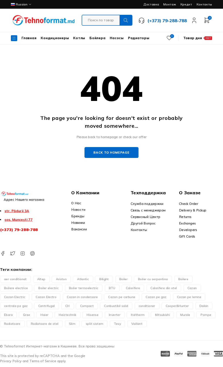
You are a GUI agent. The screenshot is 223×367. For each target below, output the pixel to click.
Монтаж (169, 4)
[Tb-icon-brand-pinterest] (32, 253)
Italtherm (138, 315)
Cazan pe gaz (156, 297)
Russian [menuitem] (21, 4)
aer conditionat (15, 279)
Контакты (204, 4)
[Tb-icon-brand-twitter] (12, 253)
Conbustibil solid (116, 306)
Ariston (61, 279)
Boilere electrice (16, 288)
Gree (26, 315)
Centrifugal (46, 306)
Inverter (114, 315)
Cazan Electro (46, 297)
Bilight (104, 279)
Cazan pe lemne (189, 297)
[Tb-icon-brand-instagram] (22, 253)
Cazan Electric (14, 297)
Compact (87, 306)
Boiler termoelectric (83, 288)
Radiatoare (12, 324)
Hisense (92, 315)
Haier (44, 315)
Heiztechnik (67, 315)
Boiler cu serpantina (153, 279)
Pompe (206, 315)
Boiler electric (48, 288)
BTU (112, 288)
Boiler (123, 279)
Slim (72, 324)
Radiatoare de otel (45, 324)
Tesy (117, 324)
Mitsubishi (162, 315)
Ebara (8, 315)
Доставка (151, 4)
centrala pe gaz (16, 306)
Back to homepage (111, 152)
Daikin (203, 306)
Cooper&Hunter (177, 306)
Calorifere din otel (163, 288)
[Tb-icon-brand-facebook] (2, 253)
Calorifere (133, 288)
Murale (185, 315)
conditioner (147, 306)
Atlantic (83, 279)
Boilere (183, 279)
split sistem (94, 324)
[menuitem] (21, 4)
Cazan (192, 288)
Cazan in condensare (82, 297)
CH (67, 306)
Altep (41, 279)
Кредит (186, 4)
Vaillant (136, 324)
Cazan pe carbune (121, 297)
